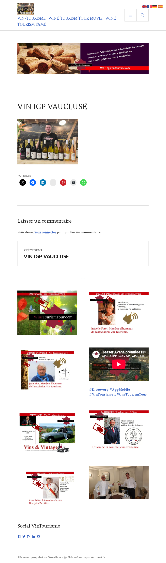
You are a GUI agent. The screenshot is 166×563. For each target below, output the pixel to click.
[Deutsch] (155, 6)
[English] (144, 6)
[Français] (149, 6)
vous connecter (45, 232)
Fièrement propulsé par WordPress (40, 557)
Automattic (98, 557)
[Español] (160, 6)
